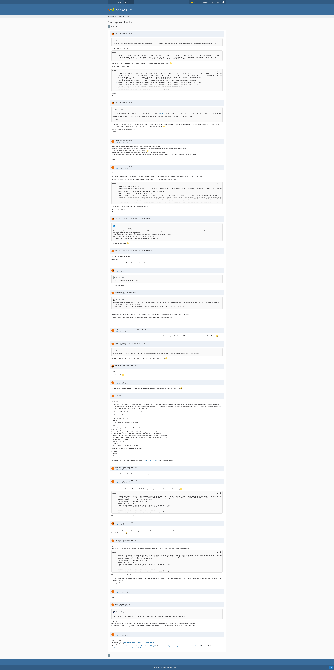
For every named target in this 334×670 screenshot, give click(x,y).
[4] (115, 82)
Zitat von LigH (119, 277)
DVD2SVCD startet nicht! (122, 591)
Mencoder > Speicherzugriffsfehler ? (126, 365)
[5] (115, 84)
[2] (115, 79)
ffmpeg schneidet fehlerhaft (123, 33)
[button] (195, 2)
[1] (115, 55)
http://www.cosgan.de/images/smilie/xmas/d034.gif (183, 646)
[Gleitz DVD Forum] (167, 9)
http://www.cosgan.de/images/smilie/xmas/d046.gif (127, 648)
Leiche (116, 35)
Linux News (118, 270)
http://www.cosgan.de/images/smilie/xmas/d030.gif (138, 646)
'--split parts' (160, 113)
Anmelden (206, 2)
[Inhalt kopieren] (220, 52)
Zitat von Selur (119, 110)
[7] (115, 509)
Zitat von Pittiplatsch (121, 612)
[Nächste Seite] (116, 26)
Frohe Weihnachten (121, 634)
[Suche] (223, 2)
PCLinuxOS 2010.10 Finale (150, 460)
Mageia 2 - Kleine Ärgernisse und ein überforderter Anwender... (134, 218)
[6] (115, 86)
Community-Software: (167, 667)
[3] (115, 81)
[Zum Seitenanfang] (331, 667)
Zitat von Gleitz (119, 300)
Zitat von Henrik (120, 226)
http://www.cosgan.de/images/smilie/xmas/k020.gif (138, 642)
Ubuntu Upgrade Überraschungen (125, 292)
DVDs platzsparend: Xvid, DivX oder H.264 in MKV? (130, 330)
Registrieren (215, 2)
